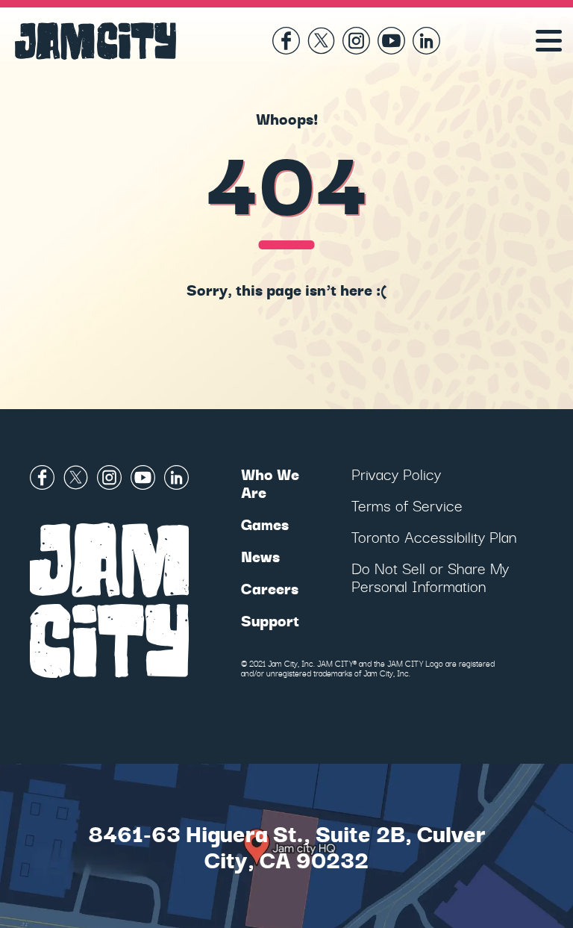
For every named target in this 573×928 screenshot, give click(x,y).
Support (270, 620)
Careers (269, 588)
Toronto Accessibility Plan (433, 536)
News (260, 556)
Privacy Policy (396, 473)
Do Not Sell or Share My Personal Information (430, 576)
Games (265, 523)
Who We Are (270, 482)
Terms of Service (407, 505)
